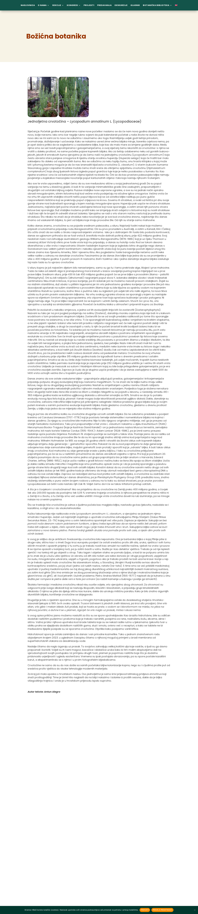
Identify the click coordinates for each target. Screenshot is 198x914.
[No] (194, 910)
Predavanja (104, 5)
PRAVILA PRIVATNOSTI (162, 910)
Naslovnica (28, 5)
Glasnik (135, 5)
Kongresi (72, 5)
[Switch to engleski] (176, 6)
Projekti (89, 5)
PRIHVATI (145, 910)
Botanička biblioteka (156, 5)
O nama (42, 5)
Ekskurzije (121, 5)
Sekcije (56, 5)
